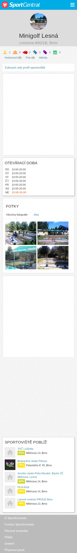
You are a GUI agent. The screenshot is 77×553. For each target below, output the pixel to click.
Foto (28, 57)
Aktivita (43, 57)
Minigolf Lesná (38, 35)
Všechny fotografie (17, 214)
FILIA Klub (23, 487)
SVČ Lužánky (25, 448)
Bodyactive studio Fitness (32, 461)
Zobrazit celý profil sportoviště (25, 67)
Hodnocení (11, 57)
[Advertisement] (38, 114)
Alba (36, 214)
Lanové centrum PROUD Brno (35, 499)
